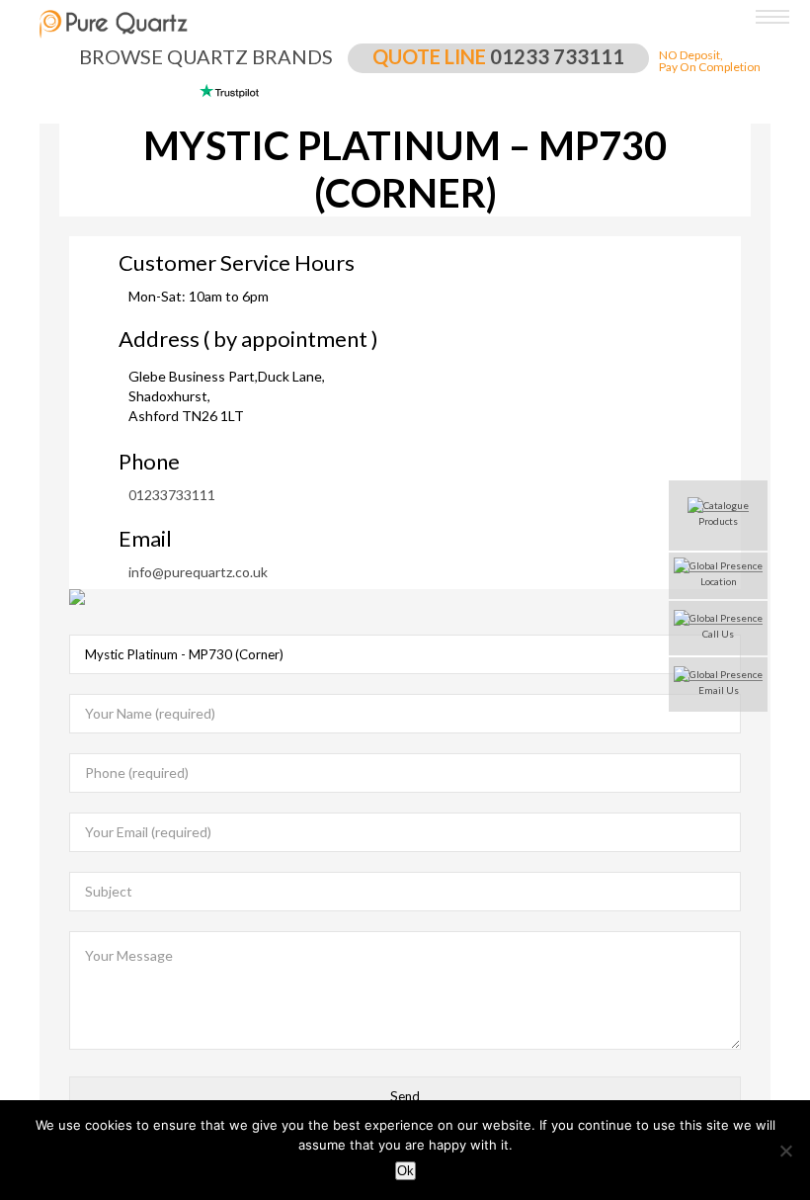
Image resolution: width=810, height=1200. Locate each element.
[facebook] (15, 602)
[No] (785, 1150)
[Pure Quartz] (778, 22)
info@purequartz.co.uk (198, 572)
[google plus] (15, 671)
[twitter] (15, 636)
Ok (405, 1170)
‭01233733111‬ (171, 495)
